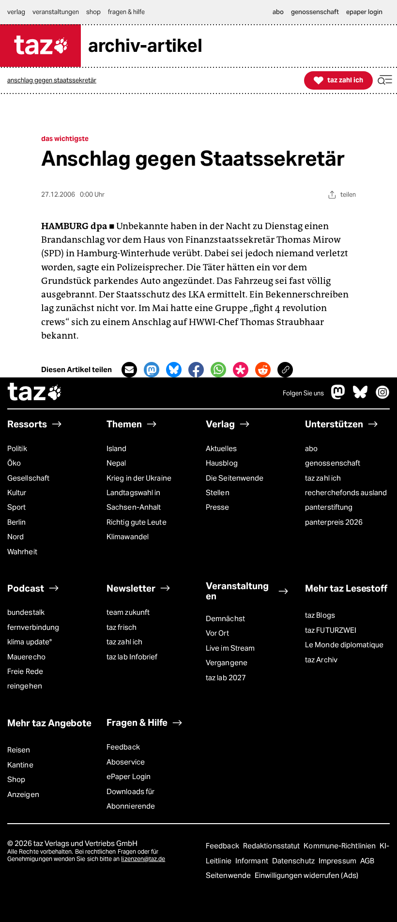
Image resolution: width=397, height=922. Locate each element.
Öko (14, 463)
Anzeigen (23, 794)
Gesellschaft (28, 478)
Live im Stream (230, 648)
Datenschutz (294, 860)
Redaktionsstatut (272, 845)
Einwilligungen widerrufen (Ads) (306, 875)
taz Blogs (320, 615)
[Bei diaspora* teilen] (240, 369)
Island (117, 448)
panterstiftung (328, 507)
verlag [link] (16, 12)
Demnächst (225, 618)
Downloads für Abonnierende (131, 799)
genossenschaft (332, 463)
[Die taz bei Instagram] (382, 396)
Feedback (123, 746)
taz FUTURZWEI (330, 630)
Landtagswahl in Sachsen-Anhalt (134, 500)
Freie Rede (25, 671)
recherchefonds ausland (346, 492)
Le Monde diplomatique (344, 644)
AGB (367, 860)
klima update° (29, 641)
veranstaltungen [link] (55, 12)
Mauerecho (26, 656)
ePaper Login (129, 776)
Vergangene (226, 662)
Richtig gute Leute (137, 522)
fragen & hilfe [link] (126, 12)
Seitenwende (229, 875)
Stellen (217, 492)
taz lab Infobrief (132, 656)
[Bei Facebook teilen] (196, 369)
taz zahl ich (323, 478)
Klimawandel (128, 536)
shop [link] (93, 12)
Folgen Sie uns (303, 393)
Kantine (20, 764)
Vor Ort (217, 633)
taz (34, 393)
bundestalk (26, 612)
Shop (16, 779)
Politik (17, 448)
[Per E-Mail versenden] (129, 369)
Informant (252, 860)
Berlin (16, 522)
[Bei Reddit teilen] (263, 369)
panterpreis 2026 (334, 522)
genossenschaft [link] (315, 12)
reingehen (24, 685)
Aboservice (126, 761)
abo (311, 448)
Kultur (17, 492)
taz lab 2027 (226, 677)
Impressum (338, 860)
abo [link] (278, 12)
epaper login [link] (364, 12)
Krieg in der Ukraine (139, 478)
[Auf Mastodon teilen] (151, 369)
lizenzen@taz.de (143, 858)
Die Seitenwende (234, 478)
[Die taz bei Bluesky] (360, 396)
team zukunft (128, 612)
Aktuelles (221, 448)
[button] (385, 80)
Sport (16, 507)
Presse (217, 507)
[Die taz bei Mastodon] (338, 396)
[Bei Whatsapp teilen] (218, 369)
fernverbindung (33, 627)
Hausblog (222, 463)
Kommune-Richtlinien (340, 845)
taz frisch (122, 627)
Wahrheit (22, 551)
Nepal (116, 463)
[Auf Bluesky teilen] (174, 369)
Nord (15, 536)
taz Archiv (321, 659)
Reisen (19, 749)
